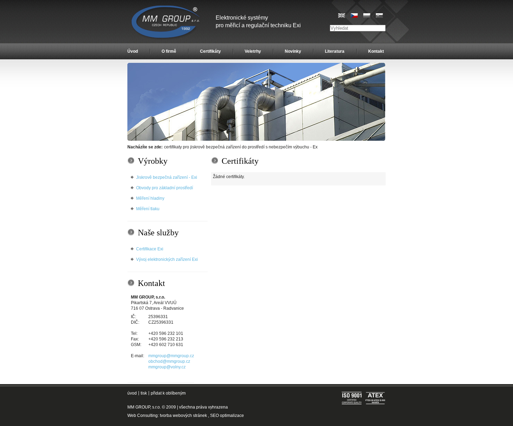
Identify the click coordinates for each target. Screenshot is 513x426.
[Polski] (366, 15)
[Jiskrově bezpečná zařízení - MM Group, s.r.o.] (166, 22)
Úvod (132, 51)
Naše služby (158, 232)
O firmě (169, 51)
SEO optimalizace (227, 415)
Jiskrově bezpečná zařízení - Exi (166, 177)
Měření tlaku (147, 208)
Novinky (293, 51)
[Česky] (354, 15)
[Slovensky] (379, 15)
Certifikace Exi (149, 249)
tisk (144, 393)
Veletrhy (253, 51)
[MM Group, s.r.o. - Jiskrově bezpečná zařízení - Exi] (256, 139)
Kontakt (376, 51)
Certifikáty (210, 51)
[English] (341, 15)
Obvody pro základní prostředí (164, 187)
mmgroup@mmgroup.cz (171, 355)
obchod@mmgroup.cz (169, 361)
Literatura (334, 51)
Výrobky (153, 161)
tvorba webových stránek (183, 415)
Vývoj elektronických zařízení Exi (167, 259)
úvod (132, 393)
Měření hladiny (150, 198)
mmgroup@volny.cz (167, 367)
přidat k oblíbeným (168, 393)
